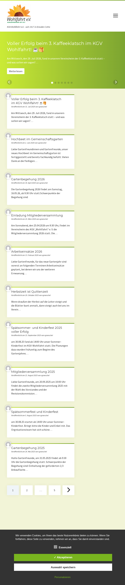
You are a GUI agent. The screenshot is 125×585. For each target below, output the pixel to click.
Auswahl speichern (63, 567)
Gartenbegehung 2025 (28, 448)
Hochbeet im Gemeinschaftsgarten (37, 139)
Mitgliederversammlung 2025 (33, 372)
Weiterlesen (15, 71)
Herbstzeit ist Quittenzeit (29, 291)
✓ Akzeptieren (63, 557)
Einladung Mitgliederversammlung (37, 215)
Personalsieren (62, 577)
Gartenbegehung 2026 (28, 179)
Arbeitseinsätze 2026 (26, 251)
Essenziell (65, 547)
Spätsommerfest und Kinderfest (34, 412)
